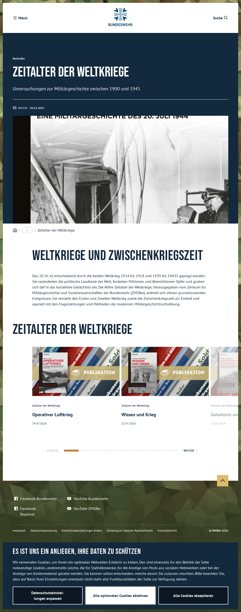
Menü (23, 18)
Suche (218, 18)
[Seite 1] (71, 451)
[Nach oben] (222, 480)
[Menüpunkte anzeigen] (27, 230)
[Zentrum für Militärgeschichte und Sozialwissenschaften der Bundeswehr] (15, 230)
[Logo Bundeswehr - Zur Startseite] (120, 18)
